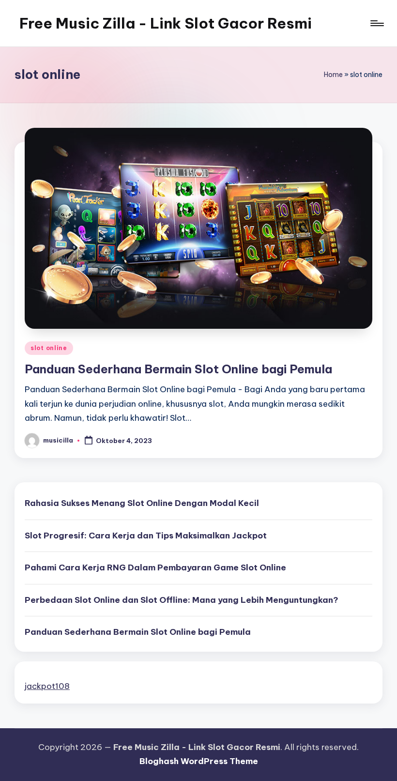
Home (333, 74)
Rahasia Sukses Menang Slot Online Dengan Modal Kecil (142, 503)
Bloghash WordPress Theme (198, 761)
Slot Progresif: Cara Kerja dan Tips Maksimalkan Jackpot (146, 535)
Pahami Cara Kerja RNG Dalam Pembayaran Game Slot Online (155, 567)
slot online (49, 348)
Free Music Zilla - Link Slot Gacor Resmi (165, 23)
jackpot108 (47, 686)
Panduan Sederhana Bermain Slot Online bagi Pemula (178, 369)
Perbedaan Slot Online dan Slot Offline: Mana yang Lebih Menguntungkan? (181, 600)
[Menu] (376, 23)
